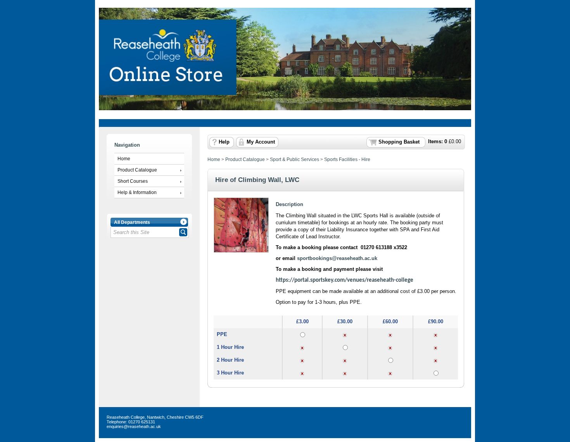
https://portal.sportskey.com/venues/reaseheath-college (344, 280)
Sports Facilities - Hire (347, 159)
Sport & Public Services (294, 159)
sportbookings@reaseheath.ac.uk (337, 258)
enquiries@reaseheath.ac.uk (134, 426)
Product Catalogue (137, 170)
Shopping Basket (399, 142)
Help (224, 142)
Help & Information (137, 192)
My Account (261, 142)
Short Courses (132, 181)
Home (123, 158)
